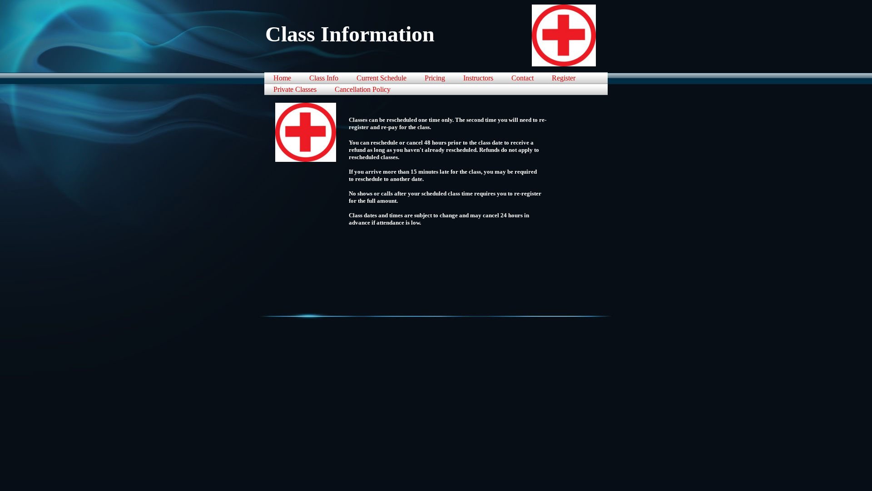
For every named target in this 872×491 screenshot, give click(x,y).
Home (282, 78)
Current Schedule (381, 78)
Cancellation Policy (363, 89)
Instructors (478, 78)
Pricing (435, 78)
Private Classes (295, 89)
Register (563, 78)
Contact (522, 78)
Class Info (323, 78)
